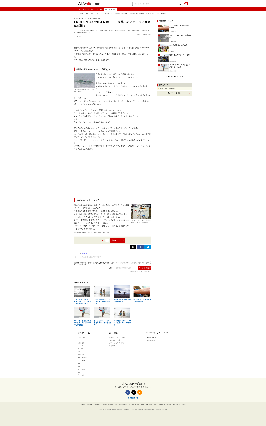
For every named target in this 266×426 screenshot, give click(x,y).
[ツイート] (133, 247)
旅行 (79, 363)
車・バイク (81, 375)
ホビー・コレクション (97, 9)
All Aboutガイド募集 (114, 340)
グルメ (80, 372)
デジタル (80, 349)
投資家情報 (97, 404)
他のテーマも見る (174, 93)
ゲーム (87, 9)
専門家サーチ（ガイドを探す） (118, 337)
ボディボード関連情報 (121, 13)
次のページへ (117, 240)
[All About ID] (186, 4)
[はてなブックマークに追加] (147, 247)
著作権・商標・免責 (146, 404)
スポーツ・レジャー (110, 9)
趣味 (97, 4)
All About (80, 13)
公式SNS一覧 (133, 398)
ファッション (82, 369)
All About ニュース (151, 337)
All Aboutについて (134, 404)
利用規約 (110, 404)
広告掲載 (104, 404)
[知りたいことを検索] (180, 4)
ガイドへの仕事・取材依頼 (116, 343)
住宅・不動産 (82, 337)
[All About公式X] (133, 392)
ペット (120, 9)
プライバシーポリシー (121, 404)
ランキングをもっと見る (174, 76)
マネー (80, 340)
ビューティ (81, 346)
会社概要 (82, 404)
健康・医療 (81, 343)
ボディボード (108, 13)
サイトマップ (176, 404)
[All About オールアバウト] (85, 4)
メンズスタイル (82, 360)
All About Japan (150, 340)
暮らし (80, 351)
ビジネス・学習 (82, 357)
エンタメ (81, 9)
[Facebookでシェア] (140, 247)
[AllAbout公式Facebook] (127, 392)
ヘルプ (184, 404)
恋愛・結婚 (81, 354)
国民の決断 (112, 346)
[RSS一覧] (139, 392)
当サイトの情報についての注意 (162, 404)
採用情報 (89, 404)
